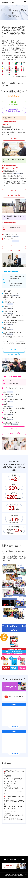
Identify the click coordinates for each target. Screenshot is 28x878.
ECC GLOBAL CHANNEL (16, 696)
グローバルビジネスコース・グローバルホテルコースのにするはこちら (14, 607)
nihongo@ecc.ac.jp (14, 778)
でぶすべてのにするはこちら (14, 604)
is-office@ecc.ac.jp (14, 806)
